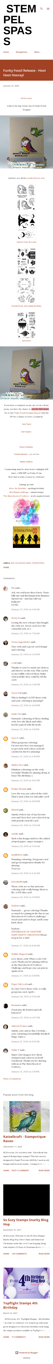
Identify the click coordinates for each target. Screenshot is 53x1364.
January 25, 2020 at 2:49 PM (25, 684)
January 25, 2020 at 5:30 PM (25, 756)
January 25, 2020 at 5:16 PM (25, 729)
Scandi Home (17, 306)
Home (6, 52)
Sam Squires (26, 432)
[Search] (41, 5)
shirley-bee (17, 764)
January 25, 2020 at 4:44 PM (25, 705)
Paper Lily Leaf (19, 984)
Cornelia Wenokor (21, 454)
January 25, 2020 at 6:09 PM (25, 801)
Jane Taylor (26, 424)
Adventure (26, 340)
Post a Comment (12, 1078)
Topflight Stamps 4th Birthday (20, 1305)
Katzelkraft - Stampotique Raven (24, 1138)
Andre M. (16, 714)
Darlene (15, 905)
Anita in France (19, 1026)
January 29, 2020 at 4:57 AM (25, 1017)
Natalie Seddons (26, 462)
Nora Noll (16, 693)
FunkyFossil (38, 563)
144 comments (19, 1253)
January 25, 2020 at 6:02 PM (25, 780)
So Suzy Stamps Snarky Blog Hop (25, 1222)
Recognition (21, 52)
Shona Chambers (26, 447)
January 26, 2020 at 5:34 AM (25, 846)
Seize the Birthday (17, 488)
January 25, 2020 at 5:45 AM (25, 609)
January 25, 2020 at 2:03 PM (25, 654)
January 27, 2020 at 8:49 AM (25, 945)
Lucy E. (15, 738)
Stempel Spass (19, 25)
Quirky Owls (22, 242)
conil (13, 662)
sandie (14, 833)
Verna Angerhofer (20, 642)
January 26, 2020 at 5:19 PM (25, 897)
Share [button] (6, 567)
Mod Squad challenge (19, 492)
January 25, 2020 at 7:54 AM (25, 633)
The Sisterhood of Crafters (16, 496)
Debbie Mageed (19, 954)
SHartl (14, 809)
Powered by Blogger (28, 1352)
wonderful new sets (36, 178)
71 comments (19, 1337)
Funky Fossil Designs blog (26, 413)
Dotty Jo (15, 618)
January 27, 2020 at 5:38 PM (25, 975)
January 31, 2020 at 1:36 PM (25, 1071)
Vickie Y (15, 1050)
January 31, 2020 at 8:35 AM (25, 1041)
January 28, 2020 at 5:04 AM (25, 996)
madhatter (17, 854)
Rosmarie (16, 1005)
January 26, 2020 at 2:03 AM (25, 825)
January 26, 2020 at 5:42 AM (25, 873)
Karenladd (16, 881)
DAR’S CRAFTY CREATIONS (25, 934)
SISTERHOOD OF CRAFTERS (26, 931)
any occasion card (21, 563)
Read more (44, 1170)
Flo (13, 587)
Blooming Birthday (32, 306)
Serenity (32, 242)
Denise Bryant (18, 788)
